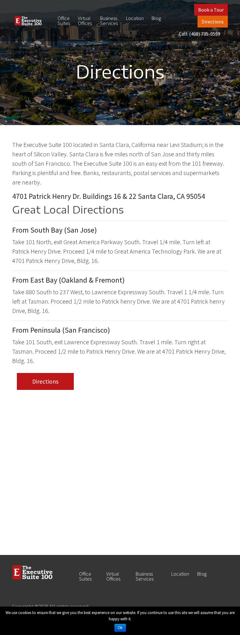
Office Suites (64, 20)
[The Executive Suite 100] (28, 21)
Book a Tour (211, 10)
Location (135, 18)
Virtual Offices (85, 20)
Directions (213, 21)
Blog (156, 18)
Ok (120, 628)
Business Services (109, 20)
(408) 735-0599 (204, 34)
